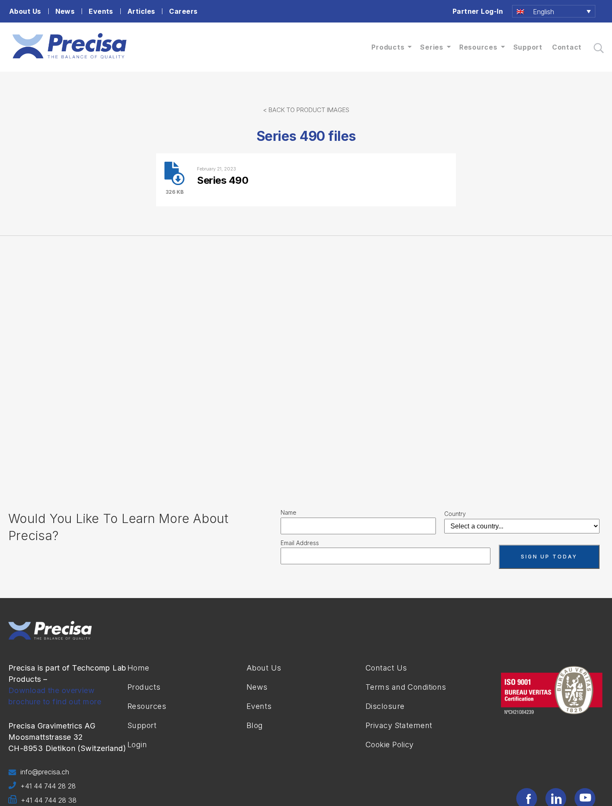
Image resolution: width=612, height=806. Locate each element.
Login (137, 744)
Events (101, 11)
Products (387, 47)
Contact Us (386, 667)
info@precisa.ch (44, 772)
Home (138, 667)
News (65, 11)
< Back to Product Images (306, 110)
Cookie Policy (390, 744)
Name (288, 512)
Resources (478, 47)
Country (455, 513)
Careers (183, 11)
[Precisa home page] (69, 59)
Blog (254, 725)
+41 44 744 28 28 (48, 786)
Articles (141, 11)
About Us (25, 11)
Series (431, 47)
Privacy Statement (399, 725)
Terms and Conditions (406, 687)
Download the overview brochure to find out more (54, 696)
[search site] (599, 48)
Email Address (300, 542)
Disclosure (385, 706)
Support (527, 47)
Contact (567, 47)
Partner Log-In (478, 11)
